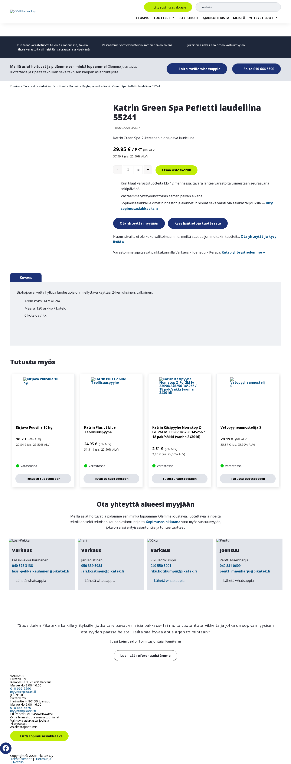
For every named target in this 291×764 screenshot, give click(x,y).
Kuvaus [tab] (26, 277)
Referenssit (189, 18)
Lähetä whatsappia (31, 580)
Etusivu (143, 18)
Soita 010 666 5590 (258, 68)
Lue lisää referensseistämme (145, 655)
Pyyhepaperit (91, 86)
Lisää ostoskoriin (176, 170)
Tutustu (43, 478)
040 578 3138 (22, 565)
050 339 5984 (91, 565)
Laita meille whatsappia (199, 68)
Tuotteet (161, 18)
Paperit (74, 86)
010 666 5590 (20, 688)
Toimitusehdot (21, 759)
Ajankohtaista (216, 18)
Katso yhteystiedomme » (243, 252)
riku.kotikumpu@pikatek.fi (173, 571)
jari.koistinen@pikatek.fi (102, 571)
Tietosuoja (43, 759)
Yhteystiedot (261, 18)
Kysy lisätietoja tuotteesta (197, 223)
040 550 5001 (160, 565)
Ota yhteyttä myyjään (139, 223)
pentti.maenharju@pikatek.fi (245, 571)
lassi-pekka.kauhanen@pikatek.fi (40, 571)
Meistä (239, 18)
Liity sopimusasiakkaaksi (170, 7)
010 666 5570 (20, 707)
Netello (18, 762)
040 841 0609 (230, 565)
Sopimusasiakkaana (163, 521)
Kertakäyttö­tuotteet (52, 86)
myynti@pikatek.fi (23, 691)
